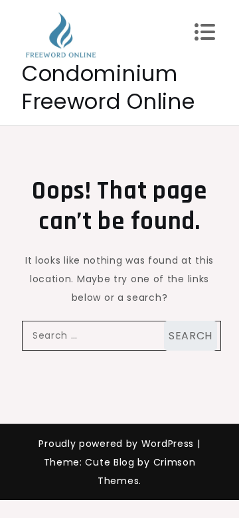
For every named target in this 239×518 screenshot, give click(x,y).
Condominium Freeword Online (108, 87)
